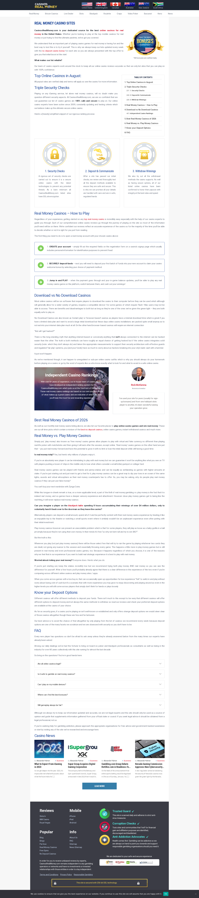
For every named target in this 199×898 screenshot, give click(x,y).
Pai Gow (43, 844)
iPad (71, 819)
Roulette (107, 14)
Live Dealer (68, 14)
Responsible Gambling (83, 875)
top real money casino (94, 219)
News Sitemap (76, 847)
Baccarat (148, 14)
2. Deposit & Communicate (140, 95)
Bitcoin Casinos (51, 14)
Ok (166, 894)
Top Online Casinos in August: (139, 82)
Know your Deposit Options (138, 128)
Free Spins (44, 850)
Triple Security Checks (136, 87)
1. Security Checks (137, 91)
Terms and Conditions (49, 875)
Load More (99, 786)
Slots (81, 14)
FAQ (128, 133)
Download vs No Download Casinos (142, 110)
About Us (73, 837)
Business (60, 761)
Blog (41, 837)
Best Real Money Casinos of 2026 (141, 119)
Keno (160, 14)
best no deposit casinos (91, 429)
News (170, 14)
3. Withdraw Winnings (138, 100)
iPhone (73, 816)
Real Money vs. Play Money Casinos (142, 123)
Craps (119, 14)
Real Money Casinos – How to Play (141, 105)
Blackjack (94, 14)
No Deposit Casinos (48, 854)
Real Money (34, 14)
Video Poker (133, 14)
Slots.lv (43, 816)
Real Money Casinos (48, 847)
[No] (195, 894)
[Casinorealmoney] (46, 8)
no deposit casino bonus (53, 51)
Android (73, 823)
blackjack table (75, 505)
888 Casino (44, 819)
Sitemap (73, 844)
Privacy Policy (66, 875)
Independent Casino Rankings (141, 113)
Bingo (42, 841)
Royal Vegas (45, 823)
